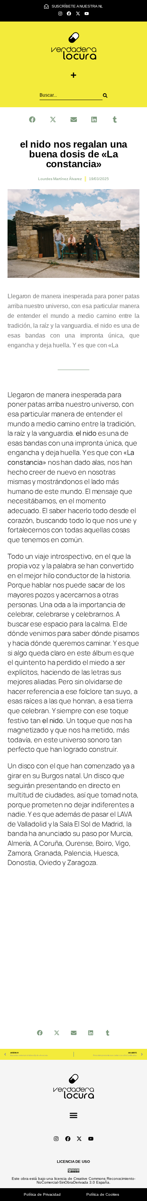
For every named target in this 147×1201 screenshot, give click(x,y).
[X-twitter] (78, 13)
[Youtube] (86, 13)
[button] (73, 75)
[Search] (105, 95)
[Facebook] (69, 13)
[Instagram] (60, 13)
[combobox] (71, 95)
